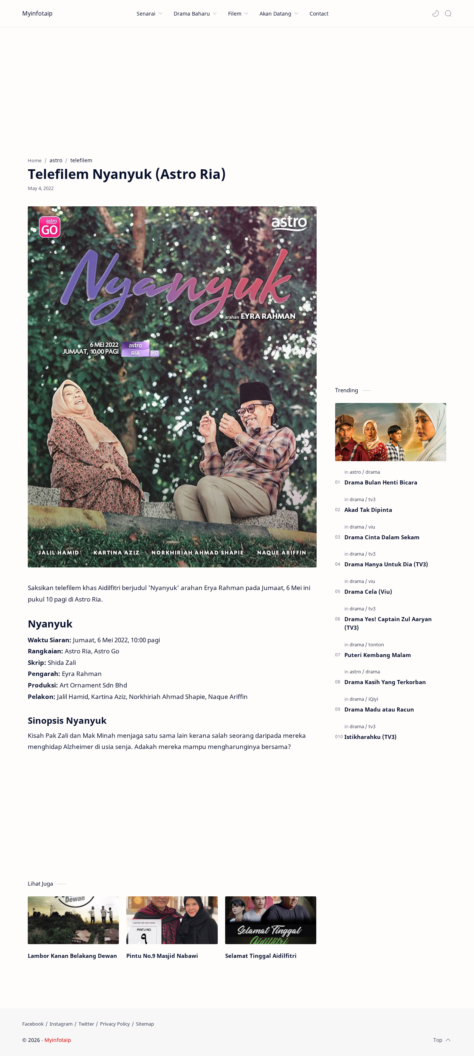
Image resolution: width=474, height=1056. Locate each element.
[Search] (448, 13)
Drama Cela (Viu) (368, 591)
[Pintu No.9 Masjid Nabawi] (171, 920)
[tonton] (376, 644)
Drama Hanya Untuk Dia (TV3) (386, 564)
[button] (435, 13)
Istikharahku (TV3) (370, 736)
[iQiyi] (373, 699)
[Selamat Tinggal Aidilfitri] (270, 920)
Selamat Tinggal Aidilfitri (261, 955)
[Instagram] (61, 1023)
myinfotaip (119, 1039)
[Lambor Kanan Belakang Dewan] (73, 920)
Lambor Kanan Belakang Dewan (72, 955)
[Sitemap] (145, 1023)
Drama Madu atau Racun (379, 709)
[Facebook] (33, 1023)
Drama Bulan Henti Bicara (380, 482)
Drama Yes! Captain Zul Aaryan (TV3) (388, 623)
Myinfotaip (37, 13)
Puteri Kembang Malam (377, 655)
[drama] (372, 472)
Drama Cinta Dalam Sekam (382, 537)
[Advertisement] (237, 90)
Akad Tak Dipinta (368, 509)
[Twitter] (86, 1023)
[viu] (371, 526)
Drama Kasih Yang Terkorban (385, 682)
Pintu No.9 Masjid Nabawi (162, 955)
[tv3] (371, 499)
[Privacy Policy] (115, 1023)
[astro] (357, 472)
